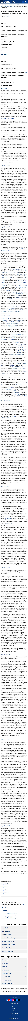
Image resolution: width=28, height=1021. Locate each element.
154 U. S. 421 (21, 351)
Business (4, 966)
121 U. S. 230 (15, 269)
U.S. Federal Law (6, 973)
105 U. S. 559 (18, 384)
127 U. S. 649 (22, 346)
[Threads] (15, 1000)
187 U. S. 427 (5, 418)
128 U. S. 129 (21, 279)
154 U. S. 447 (15, 292)
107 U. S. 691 (23, 386)
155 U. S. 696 (20, 367)
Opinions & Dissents (6, 64)
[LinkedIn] (7, 1000)
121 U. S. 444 (8, 389)
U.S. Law (6, 4)
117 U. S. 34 (12, 308)
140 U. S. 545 (21, 285)
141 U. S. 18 (20, 347)
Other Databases (6, 980)
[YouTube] (9, 1000)
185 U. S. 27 (9, 299)
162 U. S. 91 (21, 370)
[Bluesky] (17, 1000)
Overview (3, 16)
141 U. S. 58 (14, 325)
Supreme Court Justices (8, 941)
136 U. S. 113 (16, 323)
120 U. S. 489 (4, 118)
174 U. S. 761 (20, 396)
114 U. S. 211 (17, 306)
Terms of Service (14, 1013)
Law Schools (5, 970)
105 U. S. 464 (11, 339)
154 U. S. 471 (22, 292)
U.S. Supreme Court (20, 4)
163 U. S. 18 (5, 373)
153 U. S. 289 (9, 290)
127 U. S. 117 (17, 344)
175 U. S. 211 (19, 297)
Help (14, 1011)
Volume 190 (12, 6)
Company (14, 1008)
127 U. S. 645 (6, 320)
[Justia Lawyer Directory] (21, 1000)
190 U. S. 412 (18, 375)
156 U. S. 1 (18, 294)
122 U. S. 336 (8, 272)
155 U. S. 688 (13, 367)
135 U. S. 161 (12, 284)
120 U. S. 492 (11, 118)
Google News (4, 893)
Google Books (4, 887)
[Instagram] (13, 1000)
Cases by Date (6, 928)
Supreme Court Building (8, 944)
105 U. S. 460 (4, 339)
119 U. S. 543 (11, 387)
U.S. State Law (6, 976)
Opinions (8, 16)
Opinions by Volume (5, 6)
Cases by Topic (6, 931)
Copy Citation (9, 917)
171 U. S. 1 (18, 295)
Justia (2, 4)
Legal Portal (14, 1006)
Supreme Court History (8, 938)
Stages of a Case (7, 948)
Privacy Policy (14, 1015)
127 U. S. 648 (7, 279)
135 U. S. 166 (15, 322)
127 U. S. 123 (24, 344)
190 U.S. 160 (4, 88)
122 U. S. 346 (15, 272)
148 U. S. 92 (13, 391)
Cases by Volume (6, 934)
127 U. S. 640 (15, 346)
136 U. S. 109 (8, 285)
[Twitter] (19, 1000)
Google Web (4, 890)
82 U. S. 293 (14, 336)
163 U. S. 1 (19, 352)
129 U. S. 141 (20, 280)
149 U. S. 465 (17, 392)
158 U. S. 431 (16, 368)
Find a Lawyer (6, 960)
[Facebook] (11, 1000)
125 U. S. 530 (16, 342)
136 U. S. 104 (9, 323)
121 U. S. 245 (4, 311)
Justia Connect (14, 1003)
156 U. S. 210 (18, 394)
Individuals (5, 963)
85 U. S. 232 (12, 337)
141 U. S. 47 (18, 287)
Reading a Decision (7, 951)
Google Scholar (5, 884)
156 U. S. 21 (24, 294)
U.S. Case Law (12, 4)
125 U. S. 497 (8, 277)
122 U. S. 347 (20, 274)
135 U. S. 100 (16, 282)
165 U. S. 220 (14, 326)
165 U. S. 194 (8, 326)
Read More (4, 54)
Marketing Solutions (7, 983)
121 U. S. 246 (22, 269)
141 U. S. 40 (23, 349)
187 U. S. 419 (15, 416)
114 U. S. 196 (10, 306)
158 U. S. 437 (23, 368)
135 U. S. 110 (23, 282)
